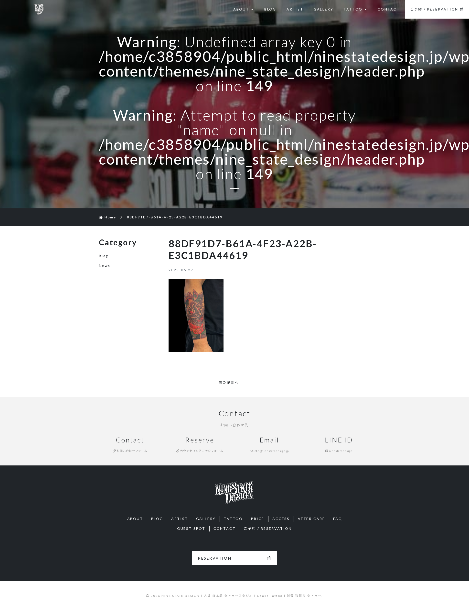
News (104, 265)
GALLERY (323, 9)
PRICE (257, 519)
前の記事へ (228, 382)
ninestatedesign (340, 451)
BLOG (270, 9)
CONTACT (389, 9)
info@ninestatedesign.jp (271, 451)
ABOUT (241, 9)
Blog (103, 256)
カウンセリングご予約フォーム (201, 451)
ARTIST (295, 9)
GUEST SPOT (191, 528)
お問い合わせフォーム (131, 451)
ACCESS (281, 519)
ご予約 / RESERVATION (434, 9)
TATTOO (352, 9)
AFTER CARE (311, 519)
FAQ (337, 519)
